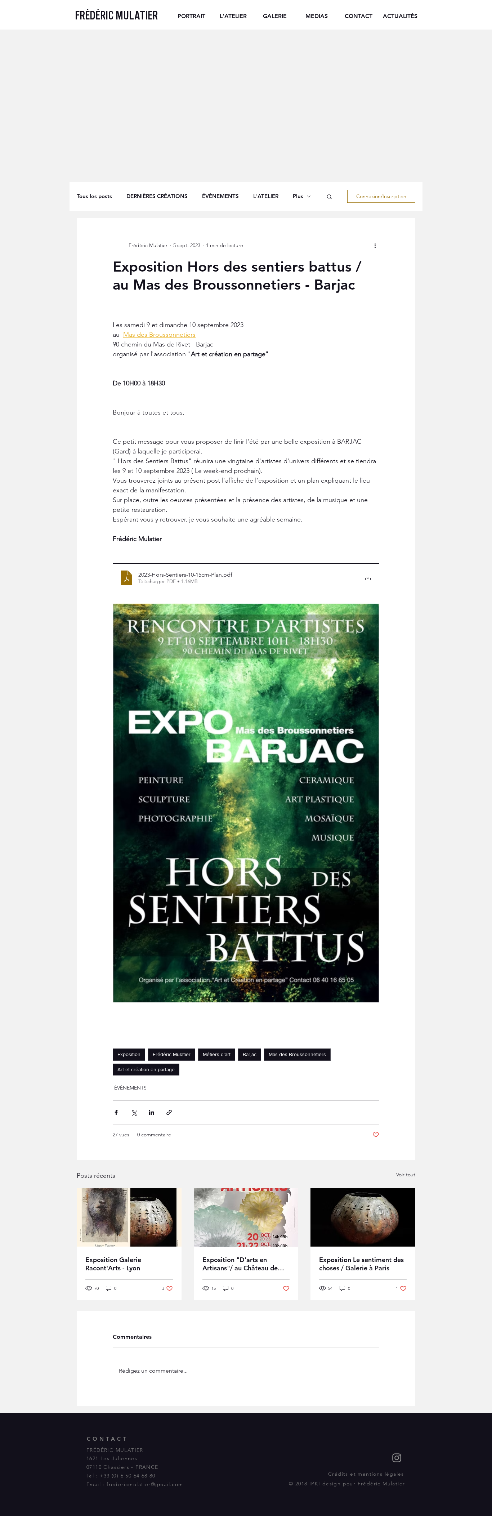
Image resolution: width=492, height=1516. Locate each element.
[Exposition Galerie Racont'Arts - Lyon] (129, 1217)
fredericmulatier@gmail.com (145, 1484)
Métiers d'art (217, 1054)
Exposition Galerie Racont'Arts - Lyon (113, 1264)
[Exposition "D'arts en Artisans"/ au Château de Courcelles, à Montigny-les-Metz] (246, 1217)
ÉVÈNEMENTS (220, 196)
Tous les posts (94, 196)
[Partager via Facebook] (116, 1112)
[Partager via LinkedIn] (151, 1112)
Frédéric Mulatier (172, 1054)
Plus (298, 196)
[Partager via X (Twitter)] (133, 1112)
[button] (329, 196)
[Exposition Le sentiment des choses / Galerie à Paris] (362, 1217)
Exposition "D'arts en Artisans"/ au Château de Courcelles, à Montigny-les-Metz (243, 1264)
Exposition (128, 1054)
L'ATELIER (265, 196)
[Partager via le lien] (169, 1112)
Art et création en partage (146, 1069)
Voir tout (405, 1174)
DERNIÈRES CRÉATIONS (157, 196)
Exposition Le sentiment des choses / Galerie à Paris (361, 1264)
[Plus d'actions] (375, 245)
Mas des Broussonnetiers (297, 1054)
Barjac (249, 1054)
